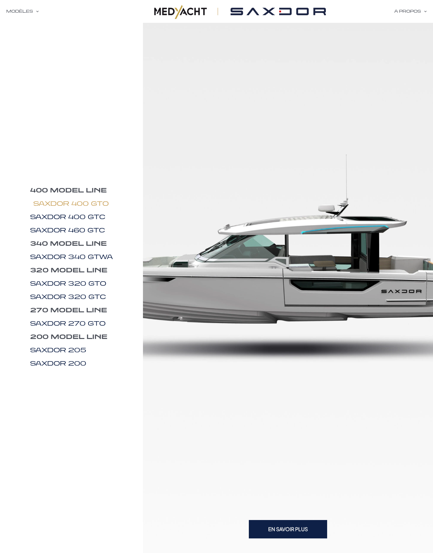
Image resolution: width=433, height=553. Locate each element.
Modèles (19, 11)
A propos (407, 11)
